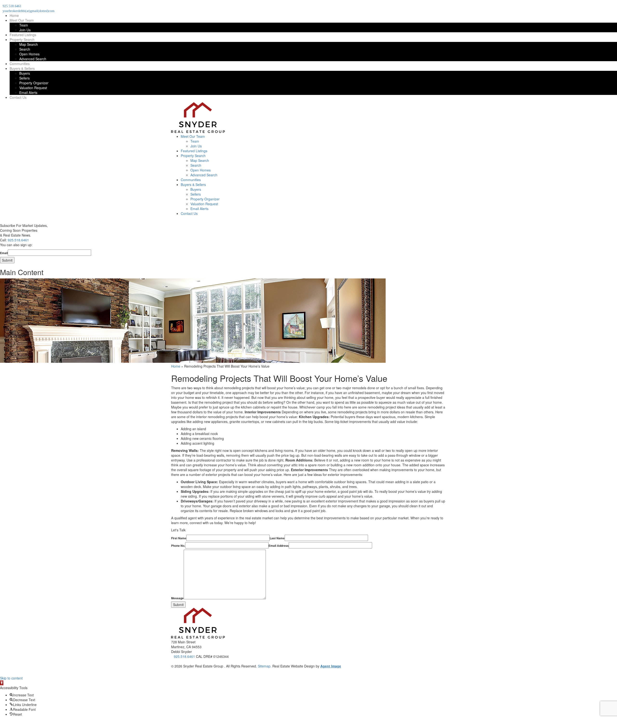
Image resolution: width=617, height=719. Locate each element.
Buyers (24, 73)
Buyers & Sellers (22, 68)
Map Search (28, 44)
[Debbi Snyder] (198, 131)
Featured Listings (23, 34)
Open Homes (29, 54)
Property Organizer (33, 82)
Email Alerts (28, 92)
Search (24, 49)
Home (14, 15)
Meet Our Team (22, 20)
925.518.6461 (18, 239)
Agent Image (330, 666)
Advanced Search (32, 58)
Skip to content (11, 678)
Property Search (22, 39)
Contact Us (18, 97)
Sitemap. (264, 666)
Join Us (25, 29)
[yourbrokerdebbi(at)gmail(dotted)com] (172, 661)
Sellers (24, 78)
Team (23, 25)
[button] (1, 682)
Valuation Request (33, 87)
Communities (20, 63)
